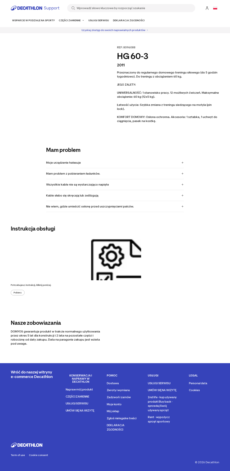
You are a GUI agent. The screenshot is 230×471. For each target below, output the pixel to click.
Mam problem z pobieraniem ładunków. (73, 173)
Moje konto (114, 404)
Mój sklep (113, 411)
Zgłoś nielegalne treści (122, 418)
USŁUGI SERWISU (77, 403)
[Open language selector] (215, 8)
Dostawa (113, 383)
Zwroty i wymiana (118, 390)
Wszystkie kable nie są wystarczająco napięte (77, 184)
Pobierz (18, 292)
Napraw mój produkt (79, 389)
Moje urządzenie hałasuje (63, 162)
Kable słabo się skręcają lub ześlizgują (72, 195)
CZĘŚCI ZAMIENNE (77, 396)
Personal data (198, 383)
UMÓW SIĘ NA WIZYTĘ (80, 410)
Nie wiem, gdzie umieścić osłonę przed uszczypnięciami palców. (90, 206)
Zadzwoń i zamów (119, 397)
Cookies (194, 390)
